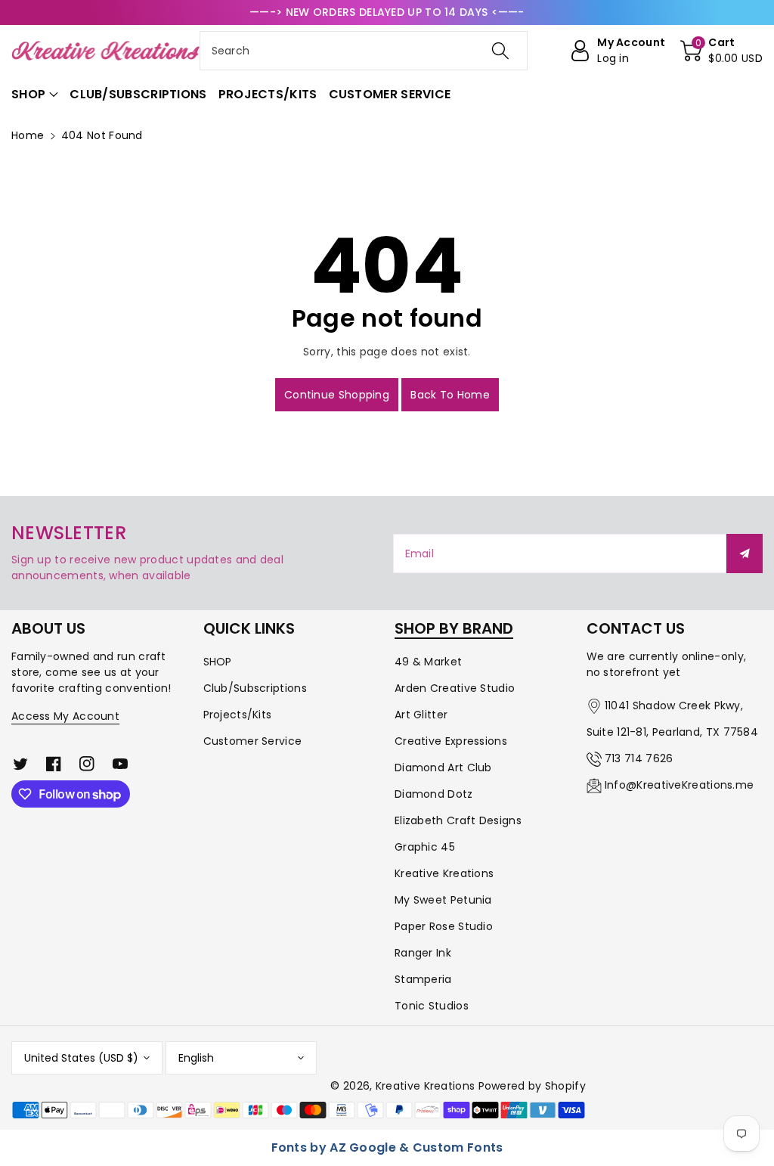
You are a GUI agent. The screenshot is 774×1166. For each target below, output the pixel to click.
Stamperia (423, 979)
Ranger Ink (423, 952)
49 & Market (428, 661)
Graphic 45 (425, 846)
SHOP (217, 661)
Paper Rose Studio (444, 926)
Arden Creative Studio (455, 688)
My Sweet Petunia (443, 899)
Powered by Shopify (532, 1085)
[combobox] (364, 51)
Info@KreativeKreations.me (679, 784)
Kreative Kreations (444, 873)
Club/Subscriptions (255, 688)
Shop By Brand (454, 628)
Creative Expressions (451, 741)
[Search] (500, 51)
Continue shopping (336, 394)
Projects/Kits (237, 714)
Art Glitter (421, 714)
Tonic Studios (432, 1005)
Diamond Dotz (434, 794)
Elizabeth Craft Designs (458, 820)
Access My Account (65, 716)
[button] (721, 50)
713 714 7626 (639, 758)
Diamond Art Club (443, 767)
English (196, 1057)
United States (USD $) (81, 1057)
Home (27, 135)
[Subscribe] (744, 553)
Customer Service (252, 741)
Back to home (450, 394)
